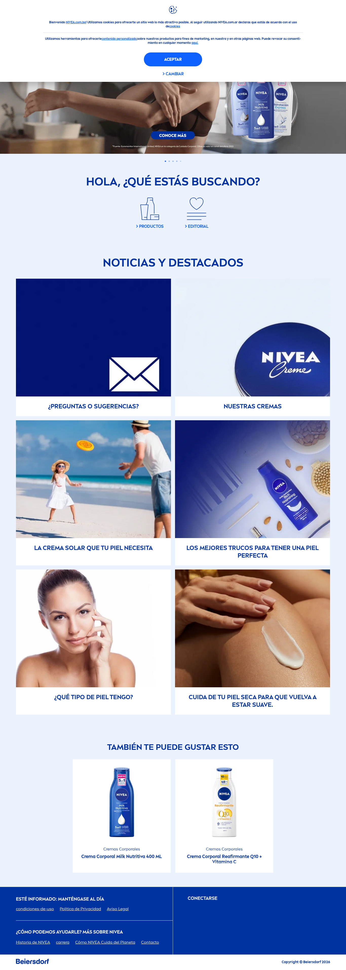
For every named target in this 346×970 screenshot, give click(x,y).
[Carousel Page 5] (180, 161)
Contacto (150, 942)
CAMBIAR (175, 73)
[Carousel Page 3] (173, 161)
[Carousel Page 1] (165, 161)
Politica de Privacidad (80, 908)
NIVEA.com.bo (76, 22)
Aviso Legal (118, 908)
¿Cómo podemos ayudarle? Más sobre (69, 932)
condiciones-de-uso (35, 908)
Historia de (33, 942)
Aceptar (173, 59)
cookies (174, 26)
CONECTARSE (202, 898)
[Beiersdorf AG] (32, 962)
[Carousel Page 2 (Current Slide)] (169, 161)
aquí (194, 43)
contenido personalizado (119, 39)
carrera (62, 942)
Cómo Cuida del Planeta (105, 942)
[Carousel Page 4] (177, 161)
